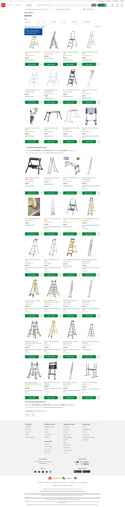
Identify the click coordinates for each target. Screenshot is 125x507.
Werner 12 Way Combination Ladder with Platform (71, 128)
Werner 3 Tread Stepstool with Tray (71, 90)
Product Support (48, 446)
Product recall (47, 449)
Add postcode (31, 27)
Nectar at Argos (67, 445)
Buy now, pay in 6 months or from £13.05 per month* (53, 309)
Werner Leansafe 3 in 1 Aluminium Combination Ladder (70, 342)
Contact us (27, 429)
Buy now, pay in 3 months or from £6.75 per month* (90, 136)
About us (85, 426)
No (33, 415)
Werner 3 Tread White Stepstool (32, 90)
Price (64, 22)
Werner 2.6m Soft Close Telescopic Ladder (90, 128)
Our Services (66, 429)
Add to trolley (31, 64)
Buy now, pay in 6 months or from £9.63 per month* (71, 309)
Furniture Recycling (67, 450)
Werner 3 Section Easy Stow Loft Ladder (32, 128)
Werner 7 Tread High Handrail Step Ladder (90, 52)
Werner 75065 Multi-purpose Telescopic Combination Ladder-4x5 (52, 301)
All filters (88, 22)
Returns (46, 429)
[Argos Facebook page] (39, 471)
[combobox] (64, 5)
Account (27, 434)
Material (74, 22)
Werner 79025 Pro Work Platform (32, 218)
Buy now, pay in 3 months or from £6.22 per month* (33, 268)
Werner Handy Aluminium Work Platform (51, 128)
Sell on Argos (86, 439)
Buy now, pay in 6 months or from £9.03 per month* (71, 350)
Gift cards (65, 432)
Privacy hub (48, 482)
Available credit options (29, 59)
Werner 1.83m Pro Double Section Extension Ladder (89, 260)
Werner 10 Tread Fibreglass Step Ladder (51, 342)
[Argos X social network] (42, 471)
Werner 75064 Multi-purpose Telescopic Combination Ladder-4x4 (33, 342)
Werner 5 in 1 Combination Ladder (89, 382)
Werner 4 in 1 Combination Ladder (51, 52)
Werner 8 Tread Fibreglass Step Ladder (91, 218)
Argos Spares (47, 451)
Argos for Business (87, 429)
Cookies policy (63, 482)
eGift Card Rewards (67, 437)
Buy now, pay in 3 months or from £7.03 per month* (90, 268)
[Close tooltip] (41, 30)
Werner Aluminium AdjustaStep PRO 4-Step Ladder (91, 342)
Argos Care (47, 444)
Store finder (28, 432)
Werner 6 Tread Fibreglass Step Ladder (72, 259)
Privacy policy (55, 482)
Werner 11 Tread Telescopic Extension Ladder (52, 219)
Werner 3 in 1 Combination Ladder (51, 177)
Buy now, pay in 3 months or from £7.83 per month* (52, 268)
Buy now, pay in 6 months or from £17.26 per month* (71, 391)
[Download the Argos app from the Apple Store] (78, 471)
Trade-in (65, 452)
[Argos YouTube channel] (35, 471)
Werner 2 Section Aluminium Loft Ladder (89, 90)
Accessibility (41, 482)
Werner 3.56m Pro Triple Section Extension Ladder (70, 383)
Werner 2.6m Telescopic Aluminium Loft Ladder (52, 383)
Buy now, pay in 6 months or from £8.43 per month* (90, 225)
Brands (54, 22)
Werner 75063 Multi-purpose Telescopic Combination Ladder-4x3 (33, 383)
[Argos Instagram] (50, 471)
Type (44, 22)
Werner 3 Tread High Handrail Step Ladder (71, 52)
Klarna (64, 442)
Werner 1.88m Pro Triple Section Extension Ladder (70, 301)
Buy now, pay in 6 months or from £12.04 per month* (34, 309)
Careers (84, 432)
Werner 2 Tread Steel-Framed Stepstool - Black (31, 178)
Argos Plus (46, 437)
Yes (28, 415)
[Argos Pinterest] (46, 471)
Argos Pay (65, 439)
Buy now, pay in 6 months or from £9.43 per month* (90, 309)
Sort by (26, 19)
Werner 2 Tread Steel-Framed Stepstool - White (50, 90)
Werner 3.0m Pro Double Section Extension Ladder (89, 301)
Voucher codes (66, 434)
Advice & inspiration (30, 437)
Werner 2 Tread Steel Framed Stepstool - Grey (72, 219)
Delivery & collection (49, 426)
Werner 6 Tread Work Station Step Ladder (51, 260)
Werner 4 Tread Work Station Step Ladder (32, 260)
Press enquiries (86, 434)
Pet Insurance (66, 447)
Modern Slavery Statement (89, 437)
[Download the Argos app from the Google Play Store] (86, 471)
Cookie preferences (72, 482)
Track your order (48, 434)
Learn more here (43, 463)
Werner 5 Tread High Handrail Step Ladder (32, 52)
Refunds (46, 432)
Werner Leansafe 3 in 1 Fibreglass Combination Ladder (32, 301)
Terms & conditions (82, 482)
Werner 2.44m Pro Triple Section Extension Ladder (89, 178)
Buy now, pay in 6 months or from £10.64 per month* (91, 186)
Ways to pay (66, 426)
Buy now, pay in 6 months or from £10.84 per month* (53, 350)
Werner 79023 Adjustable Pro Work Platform (71, 178)
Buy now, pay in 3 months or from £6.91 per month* (52, 227)
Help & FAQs (28, 426)
